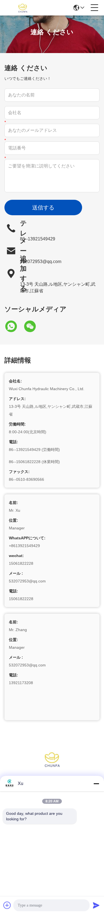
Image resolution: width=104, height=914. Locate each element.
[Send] (96, 905)
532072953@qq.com (40, 261)
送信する (43, 207)
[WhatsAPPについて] (13, 326)
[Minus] (96, 783)
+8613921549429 (24, 545)
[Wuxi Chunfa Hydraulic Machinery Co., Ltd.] (22, 8)
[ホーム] (52, 765)
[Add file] (7, 905)
